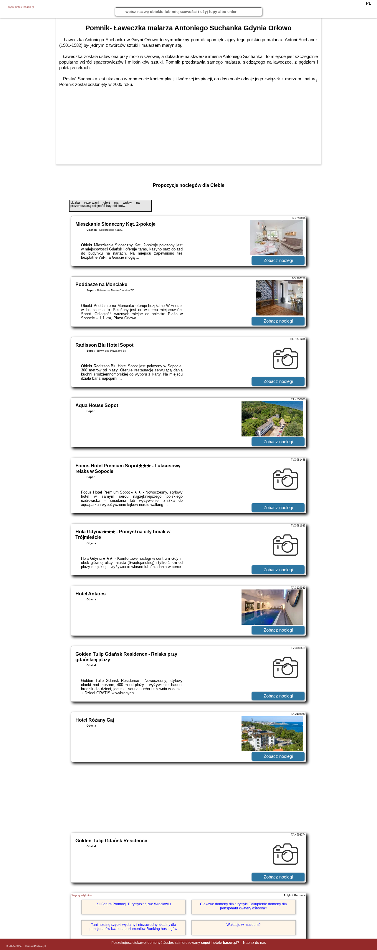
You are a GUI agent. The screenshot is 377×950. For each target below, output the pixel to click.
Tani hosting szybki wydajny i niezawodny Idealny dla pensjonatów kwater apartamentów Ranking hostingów (133, 927)
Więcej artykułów (82, 895)
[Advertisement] (188, 797)
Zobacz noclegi (278, 260)
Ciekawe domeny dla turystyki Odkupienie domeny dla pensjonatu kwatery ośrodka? (243, 906)
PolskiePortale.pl (35, 946)
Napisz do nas (254, 943)
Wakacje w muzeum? (243, 925)
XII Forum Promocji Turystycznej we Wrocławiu (133, 904)
